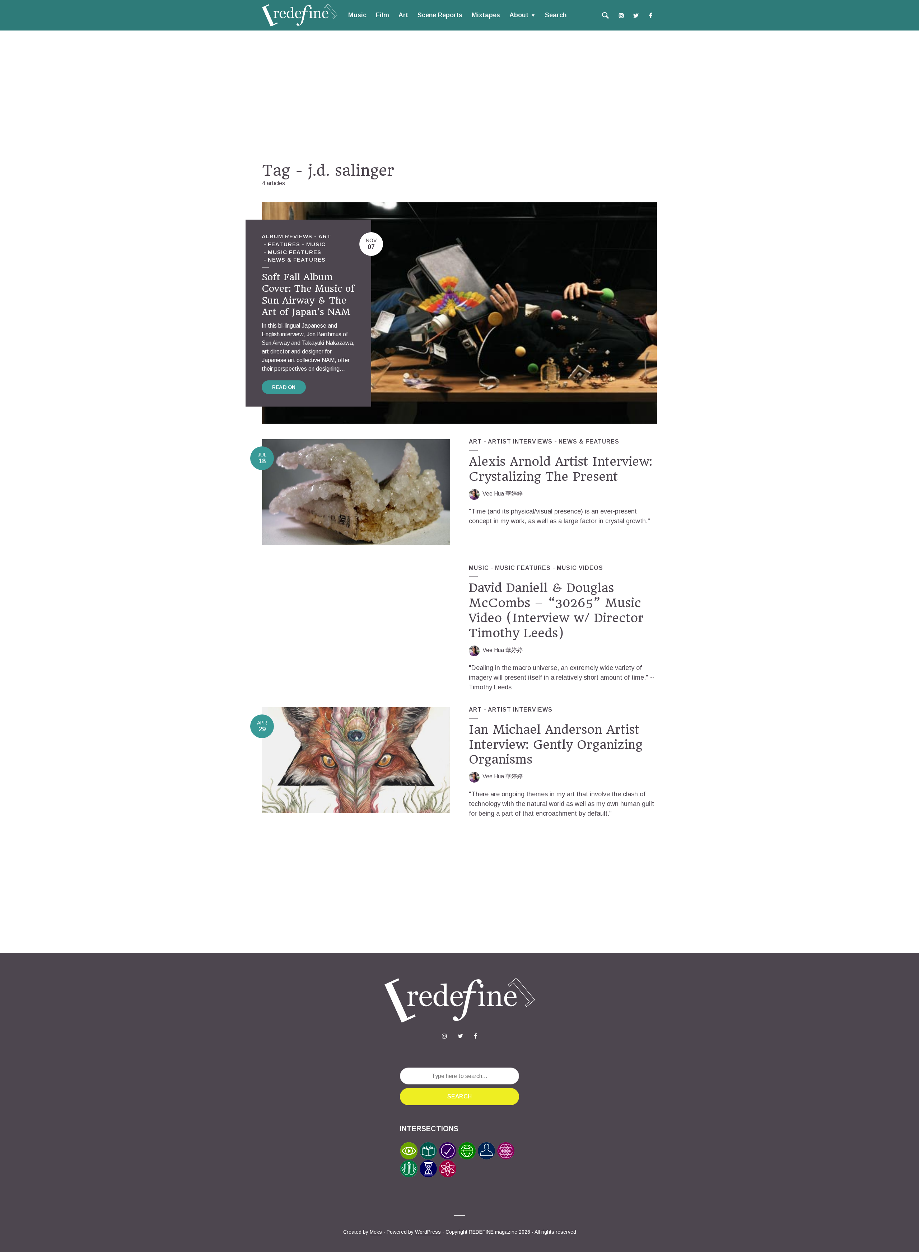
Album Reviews (287, 236)
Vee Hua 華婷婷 (502, 494)
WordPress (428, 1232)
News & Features (297, 260)
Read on (283, 387)
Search (555, 15)
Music (357, 15)
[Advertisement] (459, 96)
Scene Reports (439, 15)
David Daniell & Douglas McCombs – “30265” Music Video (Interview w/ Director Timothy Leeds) (556, 610)
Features (284, 244)
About (518, 15)
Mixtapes (486, 15)
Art (403, 15)
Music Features (294, 252)
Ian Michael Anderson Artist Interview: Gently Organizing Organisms (556, 744)
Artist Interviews (520, 442)
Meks (376, 1232)
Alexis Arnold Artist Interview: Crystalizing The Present (560, 469)
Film (382, 15)
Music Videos (580, 568)
